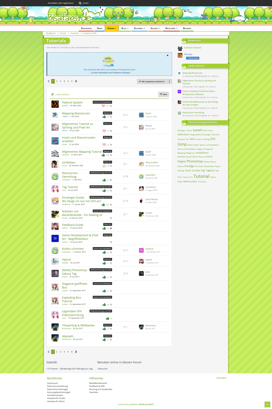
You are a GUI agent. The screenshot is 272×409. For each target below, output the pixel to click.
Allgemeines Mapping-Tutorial (82, 151)
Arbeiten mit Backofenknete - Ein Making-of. (82, 213)
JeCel (147, 271)
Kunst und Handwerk (102, 102)
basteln (198, 130)
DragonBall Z (195, 134)
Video (180, 181)
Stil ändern (221, 377)
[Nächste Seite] (76, 81)
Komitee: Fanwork (192, 47)
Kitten (196, 145)
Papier (182, 161)
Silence (65, 242)
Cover (210, 130)
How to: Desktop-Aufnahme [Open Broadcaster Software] (199, 92)
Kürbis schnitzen (73, 249)
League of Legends (204, 149)
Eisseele (65, 263)
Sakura (181, 166)
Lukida (65, 290)
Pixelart (207, 161)
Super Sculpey (192, 170)
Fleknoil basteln (72, 102)
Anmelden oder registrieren (61, 3)
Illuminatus (66, 328)
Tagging (210, 170)
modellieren (202, 152)
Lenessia (65, 154)
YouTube (202, 181)
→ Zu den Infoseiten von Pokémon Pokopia (109, 72)
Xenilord (149, 248)
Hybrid (66, 259)
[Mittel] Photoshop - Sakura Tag (75, 271)
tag (203, 170)
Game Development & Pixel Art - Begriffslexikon (80, 237)
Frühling (206, 139)
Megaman (190, 153)
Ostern (209, 156)
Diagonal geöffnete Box (74, 285)
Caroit (64, 165)
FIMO (192, 139)
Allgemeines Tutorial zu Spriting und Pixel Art (77, 125)
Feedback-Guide (72, 225)
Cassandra (66, 179)
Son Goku (199, 166)
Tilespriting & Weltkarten (78, 325)
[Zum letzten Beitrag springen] (141, 114)
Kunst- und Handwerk (209, 145)
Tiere (180, 177)
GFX (212, 139)
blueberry (66, 204)
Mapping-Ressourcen (76, 113)
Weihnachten (190, 181)
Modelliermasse (185, 156)
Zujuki (148, 113)
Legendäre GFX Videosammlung (73, 313)
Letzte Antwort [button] (62, 94)
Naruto (201, 156)
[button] (167, 55)
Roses (213, 161)
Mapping (107, 113)
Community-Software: (136, 404)
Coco (64, 190)
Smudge (189, 166)
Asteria (65, 228)
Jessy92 (65, 105)
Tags (217, 170)
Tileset (186, 177)
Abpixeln (68, 336)
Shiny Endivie (151, 162)
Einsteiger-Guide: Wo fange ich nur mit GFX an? (81, 199)
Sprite (217, 166)
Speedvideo (209, 166)
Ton (191, 177)
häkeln (190, 145)
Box (205, 130)
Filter (164, 94)
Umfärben (68, 162)
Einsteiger (206, 134)
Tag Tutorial (70, 187)
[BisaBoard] (136, 16)
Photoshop (195, 161)
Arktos (189, 130)
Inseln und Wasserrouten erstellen (78, 139)
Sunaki (65, 218)
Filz (187, 139)
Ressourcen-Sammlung (70, 174)
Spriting (181, 170)
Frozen (199, 139)
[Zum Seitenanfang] (267, 404)
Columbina (150, 187)
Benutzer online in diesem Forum (119, 362)
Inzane (64, 276)
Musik (195, 156)
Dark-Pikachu (151, 199)
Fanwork (181, 139)
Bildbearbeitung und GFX (101, 172)
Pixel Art (107, 123)
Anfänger (182, 130)
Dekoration (183, 134)
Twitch (213, 177)
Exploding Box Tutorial (71, 299)
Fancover (216, 134)
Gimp (182, 144)
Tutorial (201, 176)
